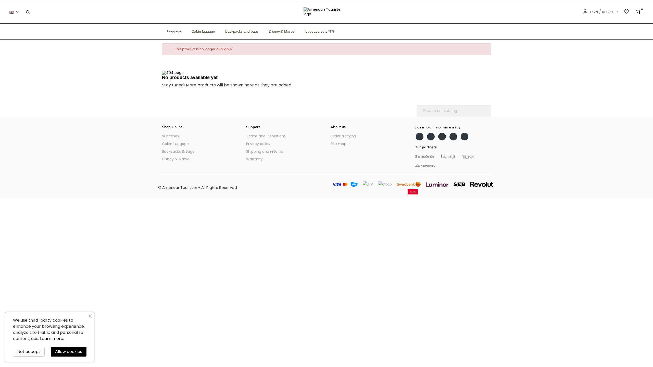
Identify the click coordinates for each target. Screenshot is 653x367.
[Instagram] (442, 136)
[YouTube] (431, 136)
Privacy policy (258, 143)
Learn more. (52, 339)
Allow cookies (68, 352)
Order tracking (343, 136)
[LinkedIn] (453, 136)
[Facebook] (419, 136)
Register (610, 12)
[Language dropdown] (15, 11)
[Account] (584, 12)
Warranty (254, 159)
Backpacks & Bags (178, 151)
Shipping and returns (264, 151)
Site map (338, 143)
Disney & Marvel (176, 159)
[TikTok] (464, 136)
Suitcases (170, 136)
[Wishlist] (623, 12)
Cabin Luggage (175, 143)
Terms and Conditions (266, 136)
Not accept (28, 352)
